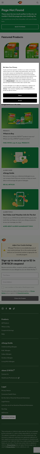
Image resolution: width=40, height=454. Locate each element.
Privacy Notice (10, 80)
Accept (20, 100)
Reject (20, 95)
